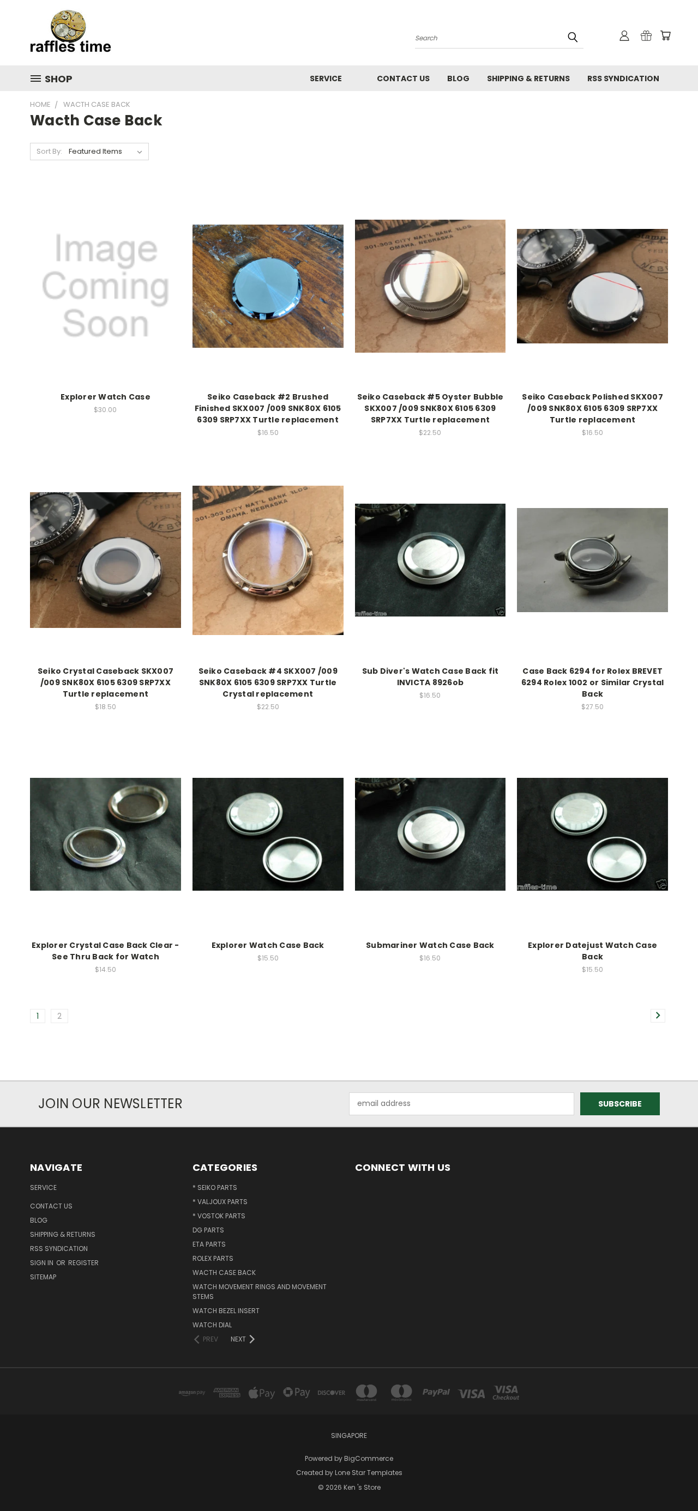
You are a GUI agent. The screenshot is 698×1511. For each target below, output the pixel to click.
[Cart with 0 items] (665, 35)
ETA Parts (209, 1244)
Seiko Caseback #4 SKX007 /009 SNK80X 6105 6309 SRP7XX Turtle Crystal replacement (268, 682)
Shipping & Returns (528, 78)
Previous (669, 1477)
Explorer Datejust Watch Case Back (592, 951)
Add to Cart (268, 305)
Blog (458, 78)
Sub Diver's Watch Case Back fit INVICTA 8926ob (430, 677)
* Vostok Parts (218, 1215)
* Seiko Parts (214, 1187)
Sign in (42, 1262)
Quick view (105, 263)
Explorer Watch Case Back (268, 945)
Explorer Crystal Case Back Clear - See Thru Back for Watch (105, 951)
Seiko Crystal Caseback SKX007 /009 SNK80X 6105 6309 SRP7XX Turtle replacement (105, 682)
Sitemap (43, 1277)
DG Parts (208, 1230)
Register (83, 1262)
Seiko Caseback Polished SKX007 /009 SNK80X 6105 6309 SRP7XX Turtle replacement (592, 408)
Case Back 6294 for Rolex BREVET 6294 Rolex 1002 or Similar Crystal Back (592, 682)
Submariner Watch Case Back (430, 945)
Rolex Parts (212, 1258)
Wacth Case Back (224, 1272)
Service (326, 78)
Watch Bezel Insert (226, 1310)
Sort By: (49, 151)
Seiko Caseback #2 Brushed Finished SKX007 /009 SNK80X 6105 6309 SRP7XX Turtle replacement (268, 408)
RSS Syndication (623, 78)
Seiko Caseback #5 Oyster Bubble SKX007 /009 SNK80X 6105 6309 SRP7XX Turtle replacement (430, 408)
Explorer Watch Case (106, 396)
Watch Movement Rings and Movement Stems (259, 1291)
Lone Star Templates (368, 1472)
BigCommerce (368, 1458)
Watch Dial (212, 1324)
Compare (102, 284)
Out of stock (105, 305)
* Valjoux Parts (220, 1201)
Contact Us (403, 78)
